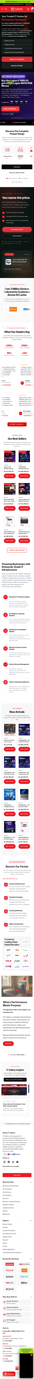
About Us (6, 1198)
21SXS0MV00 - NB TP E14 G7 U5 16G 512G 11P (9, 773)
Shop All (5, 1240)
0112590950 (8, 1356)
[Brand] (10, 1264)
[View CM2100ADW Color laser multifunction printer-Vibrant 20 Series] (10, 521)
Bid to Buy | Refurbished (10, 1186)
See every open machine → (13, 269)
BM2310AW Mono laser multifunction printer (23, 838)
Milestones (6, 1214)
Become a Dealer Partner (17, 172)
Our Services (7, 1192)
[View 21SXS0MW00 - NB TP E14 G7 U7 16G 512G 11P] (24, 730)
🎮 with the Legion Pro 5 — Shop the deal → (26, 1351)
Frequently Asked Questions (12, 1252)
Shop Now (17, 167)
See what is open (17, 229)
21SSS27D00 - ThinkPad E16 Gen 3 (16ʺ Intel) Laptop (24, 467)
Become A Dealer (17, 66)
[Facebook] (9, 1162)
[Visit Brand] (18, 309)
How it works (17, 236)
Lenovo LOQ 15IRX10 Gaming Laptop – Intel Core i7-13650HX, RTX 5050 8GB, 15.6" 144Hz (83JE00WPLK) (9, 467)
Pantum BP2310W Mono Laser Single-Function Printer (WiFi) (9, 500)
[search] (6, 9)
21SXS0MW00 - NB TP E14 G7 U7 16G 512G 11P (24, 741)
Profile (5, 1246)
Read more (25, 979)
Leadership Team (8, 1208)
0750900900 (8, 1361)
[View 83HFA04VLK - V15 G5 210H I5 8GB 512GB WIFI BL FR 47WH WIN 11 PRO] (24, 794)
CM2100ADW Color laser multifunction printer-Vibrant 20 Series (9, 532)
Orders (5, 1243)
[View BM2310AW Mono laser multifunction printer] (24, 827)
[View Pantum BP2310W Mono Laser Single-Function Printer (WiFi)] (10, 489)
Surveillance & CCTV (9, 1234)
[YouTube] (17, 1162)
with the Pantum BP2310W (18, 1)
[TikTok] (13, 1162)
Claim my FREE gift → (10, 106)
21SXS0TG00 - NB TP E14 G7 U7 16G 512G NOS (23, 773)
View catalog (2, 9)
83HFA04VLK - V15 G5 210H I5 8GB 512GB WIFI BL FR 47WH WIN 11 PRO (23, 805)
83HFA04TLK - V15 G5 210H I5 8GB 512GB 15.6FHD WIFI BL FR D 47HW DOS (9, 838)
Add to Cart (10, 476)
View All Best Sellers (17, 550)
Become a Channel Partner (11, 1201)
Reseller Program (8, 1204)
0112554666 (8, 1348)
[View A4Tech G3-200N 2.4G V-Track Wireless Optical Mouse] (10, 730)
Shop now (8, 1043)
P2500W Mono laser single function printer (24, 532)
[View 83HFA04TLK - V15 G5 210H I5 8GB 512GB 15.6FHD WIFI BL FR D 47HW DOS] (10, 827)
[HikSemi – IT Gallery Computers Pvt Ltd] (10, 1283)
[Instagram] (4, 1162)
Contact (5, 1227)
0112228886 (8, 1341)
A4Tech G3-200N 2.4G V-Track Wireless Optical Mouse (9, 741)
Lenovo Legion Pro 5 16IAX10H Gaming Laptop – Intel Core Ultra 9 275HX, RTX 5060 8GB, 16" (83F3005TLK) (24, 500)
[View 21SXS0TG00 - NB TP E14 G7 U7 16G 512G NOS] (24, 762)
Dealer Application (9, 1249)
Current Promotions (9, 1230)
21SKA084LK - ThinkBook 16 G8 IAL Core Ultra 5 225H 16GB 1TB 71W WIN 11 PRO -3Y (10, 805)
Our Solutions (7, 1195)
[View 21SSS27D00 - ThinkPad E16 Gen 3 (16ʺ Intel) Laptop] (24, 456)
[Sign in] (28, 9)
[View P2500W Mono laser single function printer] (24, 521)
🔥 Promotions (7, 1189)
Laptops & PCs (7, 1237)
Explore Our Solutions (17, 59)
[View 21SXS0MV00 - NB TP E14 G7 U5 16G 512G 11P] (10, 762)
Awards (5, 1211)
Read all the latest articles (14, 1079)
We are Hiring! (7, 1224)
